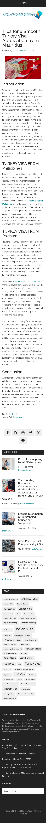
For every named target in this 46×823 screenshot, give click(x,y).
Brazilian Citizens (22, 604)
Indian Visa (24, 629)
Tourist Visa (9, 664)
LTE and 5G (7, 635)
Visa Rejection (25, 689)
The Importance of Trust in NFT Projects (18, 754)
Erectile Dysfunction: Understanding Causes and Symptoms (30, 518)
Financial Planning (28, 623)
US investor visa (8, 679)
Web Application (8, 694)
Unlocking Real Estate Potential (24, 669)
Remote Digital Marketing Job (13, 649)
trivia (19, 664)
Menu (25, 3)
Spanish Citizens (26, 658)
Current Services (29, 614)
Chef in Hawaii (8, 614)
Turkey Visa (17, 417)
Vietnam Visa (11, 688)
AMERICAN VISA (29, 599)
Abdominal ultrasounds (11, 599)
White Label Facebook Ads (25, 694)
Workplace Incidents (10, 698)
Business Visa (9, 609)
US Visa (19, 679)
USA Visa (20, 674)
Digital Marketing (10, 623)
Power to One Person (10, 644)
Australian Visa (8, 604)
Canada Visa (25, 608)
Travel (14, 414)
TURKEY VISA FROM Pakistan (26, 281)
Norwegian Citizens (22, 635)
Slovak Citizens (10, 658)
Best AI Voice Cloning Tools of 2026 (16, 759)
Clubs (18, 614)
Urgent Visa (7, 675)
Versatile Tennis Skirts (11, 684)
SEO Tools (24, 653)
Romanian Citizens (33, 649)
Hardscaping (8, 630)
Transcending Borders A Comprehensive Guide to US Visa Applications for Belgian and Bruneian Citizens (22, 489)
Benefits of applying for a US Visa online (30, 461)
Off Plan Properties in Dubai (12, 640)
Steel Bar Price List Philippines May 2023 (30, 543)
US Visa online (30, 679)
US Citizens (32, 675)
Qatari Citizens (24, 644)
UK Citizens (7, 669)
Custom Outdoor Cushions (27, 618)
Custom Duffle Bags (10, 618)
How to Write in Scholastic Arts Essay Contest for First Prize (30, 566)
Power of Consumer (31, 640)
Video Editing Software (28, 684)
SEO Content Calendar (10, 653)
